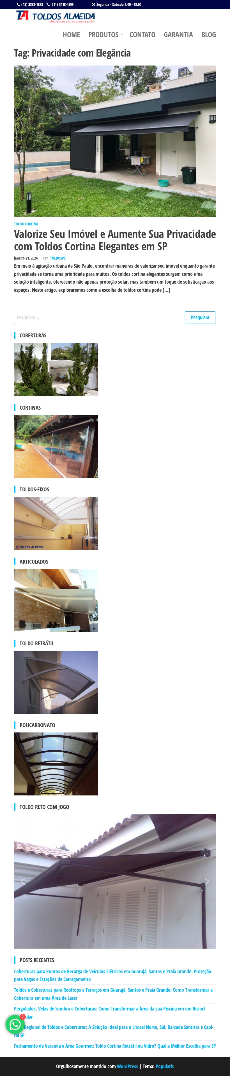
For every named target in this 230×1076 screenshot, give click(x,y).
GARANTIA (178, 34)
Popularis (165, 1066)
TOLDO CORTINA (26, 224)
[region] (115, 881)
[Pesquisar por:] (115, 317)
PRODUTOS (103, 34)
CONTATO (142, 34)
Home (71, 34)
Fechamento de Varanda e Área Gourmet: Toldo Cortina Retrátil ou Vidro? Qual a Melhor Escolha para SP (115, 1045)
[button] (22, 881)
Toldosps (58, 258)
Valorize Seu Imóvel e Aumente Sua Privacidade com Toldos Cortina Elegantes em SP (115, 240)
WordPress (127, 1066)
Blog (208, 34)
